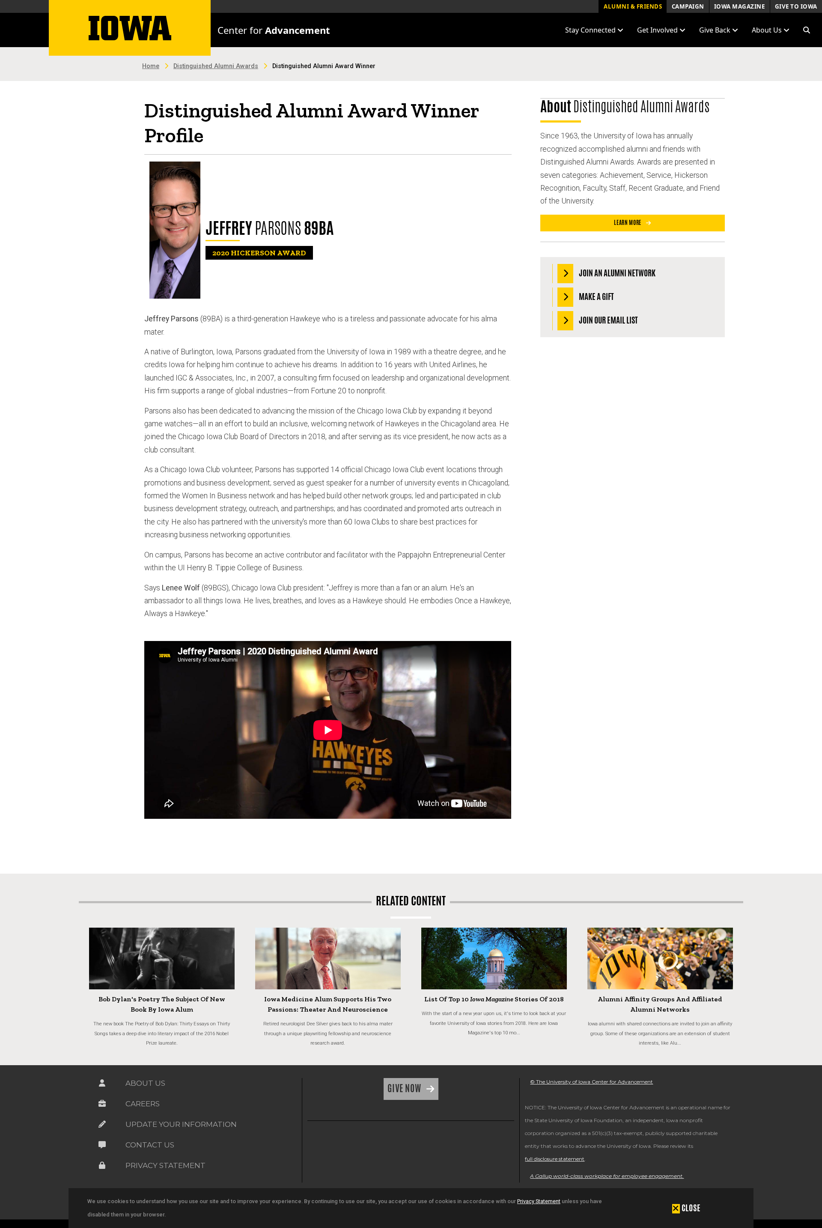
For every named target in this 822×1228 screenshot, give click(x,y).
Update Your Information (181, 1124)
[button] (806, 30)
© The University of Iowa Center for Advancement (591, 1081)
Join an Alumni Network (616, 273)
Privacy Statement (538, 1201)
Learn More (628, 223)
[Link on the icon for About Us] (102, 1085)
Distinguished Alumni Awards (215, 66)
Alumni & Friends (633, 6)
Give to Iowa (796, 6)
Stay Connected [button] (591, 30)
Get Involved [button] (658, 30)
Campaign (688, 6)
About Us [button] (767, 30)
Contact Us (149, 1145)
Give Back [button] (715, 30)
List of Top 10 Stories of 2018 (494, 999)
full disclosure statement (554, 1159)
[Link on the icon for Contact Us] (102, 1147)
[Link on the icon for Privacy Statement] (102, 1167)
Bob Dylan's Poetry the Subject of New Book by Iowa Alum (161, 1004)
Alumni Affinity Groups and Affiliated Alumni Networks (660, 1004)
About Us (145, 1083)
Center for (273, 30)
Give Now (405, 1088)
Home (150, 66)
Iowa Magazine (739, 6)
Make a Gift (596, 297)
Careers (142, 1103)
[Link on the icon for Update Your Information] (102, 1126)
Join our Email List (608, 320)
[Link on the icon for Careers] (102, 1106)
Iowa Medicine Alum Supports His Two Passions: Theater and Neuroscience (327, 1004)
